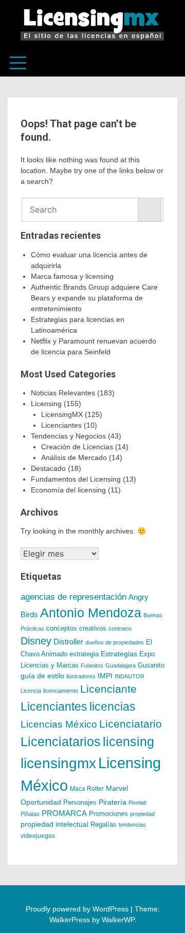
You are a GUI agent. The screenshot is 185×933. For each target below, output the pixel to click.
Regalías (103, 824)
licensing (128, 741)
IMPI (105, 676)
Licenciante (108, 689)
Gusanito (151, 665)
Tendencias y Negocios (68, 436)
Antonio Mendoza (90, 612)
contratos (120, 628)
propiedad (142, 814)
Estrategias (119, 654)
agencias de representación (73, 597)
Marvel (117, 788)
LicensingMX (62, 414)
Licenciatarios (61, 741)
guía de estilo (42, 676)
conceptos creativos (76, 628)
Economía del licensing (68, 490)
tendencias (132, 825)
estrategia (84, 654)
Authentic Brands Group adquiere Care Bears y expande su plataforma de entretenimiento (94, 298)
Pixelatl (137, 802)
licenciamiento (60, 691)
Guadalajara (120, 665)
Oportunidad (41, 802)
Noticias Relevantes (63, 393)
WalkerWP (118, 920)
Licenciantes (61, 425)
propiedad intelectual (54, 824)
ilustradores (81, 676)
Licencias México (59, 724)
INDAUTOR (129, 676)
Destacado (48, 468)
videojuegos (38, 836)
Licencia (31, 691)
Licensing (46, 403)
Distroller (68, 641)
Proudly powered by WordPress (78, 909)
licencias (112, 706)
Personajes (80, 802)
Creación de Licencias (77, 447)
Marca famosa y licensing (72, 276)
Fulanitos (92, 665)
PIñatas (30, 814)
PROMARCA (64, 813)
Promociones (108, 813)
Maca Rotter (87, 788)
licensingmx (58, 763)
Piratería (112, 802)
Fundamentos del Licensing (76, 479)
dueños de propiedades (114, 642)
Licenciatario (130, 724)
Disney (36, 640)
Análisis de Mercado (74, 457)
